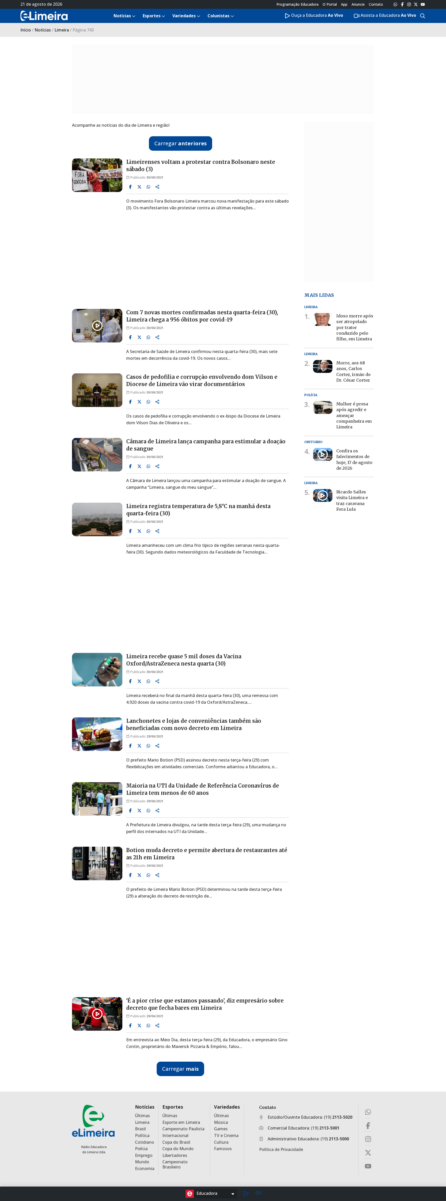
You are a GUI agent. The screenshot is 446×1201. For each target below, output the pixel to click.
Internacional (175, 1135)
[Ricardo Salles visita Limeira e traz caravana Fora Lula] (322, 495)
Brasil (140, 1128)
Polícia (141, 1148)
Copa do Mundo (178, 1148)
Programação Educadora (297, 4)
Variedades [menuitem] (184, 16)
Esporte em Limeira (181, 1122)
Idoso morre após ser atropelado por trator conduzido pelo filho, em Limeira (354, 327)
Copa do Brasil (176, 1142)
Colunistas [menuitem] (218, 16)
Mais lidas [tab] (319, 295)
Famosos (223, 1148)
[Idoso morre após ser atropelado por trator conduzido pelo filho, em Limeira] (322, 319)
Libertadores (174, 1155)
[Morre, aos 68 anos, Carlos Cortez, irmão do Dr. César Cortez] (322, 366)
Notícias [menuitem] (122, 16)
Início (25, 30)
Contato (376, 4)
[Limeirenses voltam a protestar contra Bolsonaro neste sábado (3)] (97, 175)
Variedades (227, 1106)
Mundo (142, 1161)
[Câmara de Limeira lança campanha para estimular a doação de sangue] (97, 454)
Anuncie (358, 4)
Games (221, 1128)
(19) (338, 1117)
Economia (144, 1168)
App (344, 4)
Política (142, 1135)
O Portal (330, 4)
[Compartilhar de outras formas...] (157, 187)
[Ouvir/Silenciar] (258, 1193)
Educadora (206, 1193)
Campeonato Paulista (183, 1128)
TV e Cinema (226, 1135)
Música (221, 1122)
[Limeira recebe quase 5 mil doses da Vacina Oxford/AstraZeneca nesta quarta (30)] (97, 669)
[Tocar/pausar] (246, 1193)
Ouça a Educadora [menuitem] (316, 15)
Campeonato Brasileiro (175, 1164)
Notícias (43, 30)
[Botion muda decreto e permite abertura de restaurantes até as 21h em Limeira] (97, 863)
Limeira (61, 30)
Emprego (144, 1155)
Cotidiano (144, 1142)
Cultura (221, 1142)
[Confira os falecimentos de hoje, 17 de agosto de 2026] (322, 454)
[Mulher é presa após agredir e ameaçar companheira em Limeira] (322, 407)
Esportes (172, 1106)
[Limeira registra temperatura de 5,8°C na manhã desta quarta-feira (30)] (97, 519)
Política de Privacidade (281, 1149)
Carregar (180, 143)
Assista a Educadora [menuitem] (388, 15)
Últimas (142, 1115)
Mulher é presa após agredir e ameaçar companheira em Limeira (354, 415)
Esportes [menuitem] (152, 16)
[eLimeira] (93, 1120)
